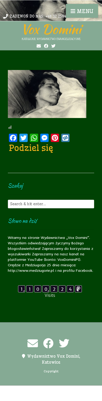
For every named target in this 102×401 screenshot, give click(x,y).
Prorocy (80, 390)
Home (37, 390)
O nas (63, 390)
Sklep (76, 396)
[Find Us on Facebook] (46, 46)
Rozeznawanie (55, 396)
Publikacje (28, 396)
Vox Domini (51, 29)
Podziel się (31, 148)
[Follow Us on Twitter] (53, 46)
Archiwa (21, 390)
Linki (50, 390)
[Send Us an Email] (39, 46)
